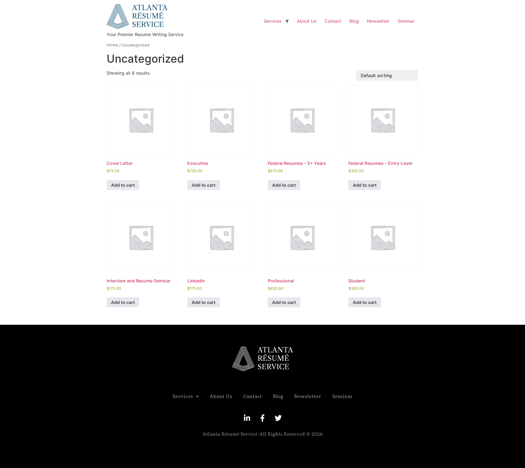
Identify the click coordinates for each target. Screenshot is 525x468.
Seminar (406, 21)
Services (272, 21)
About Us (306, 21)
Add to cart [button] (123, 185)
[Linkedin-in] (247, 418)
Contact (333, 21)
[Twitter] (278, 418)
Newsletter (378, 21)
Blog (354, 21)
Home (112, 45)
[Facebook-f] (262, 418)
